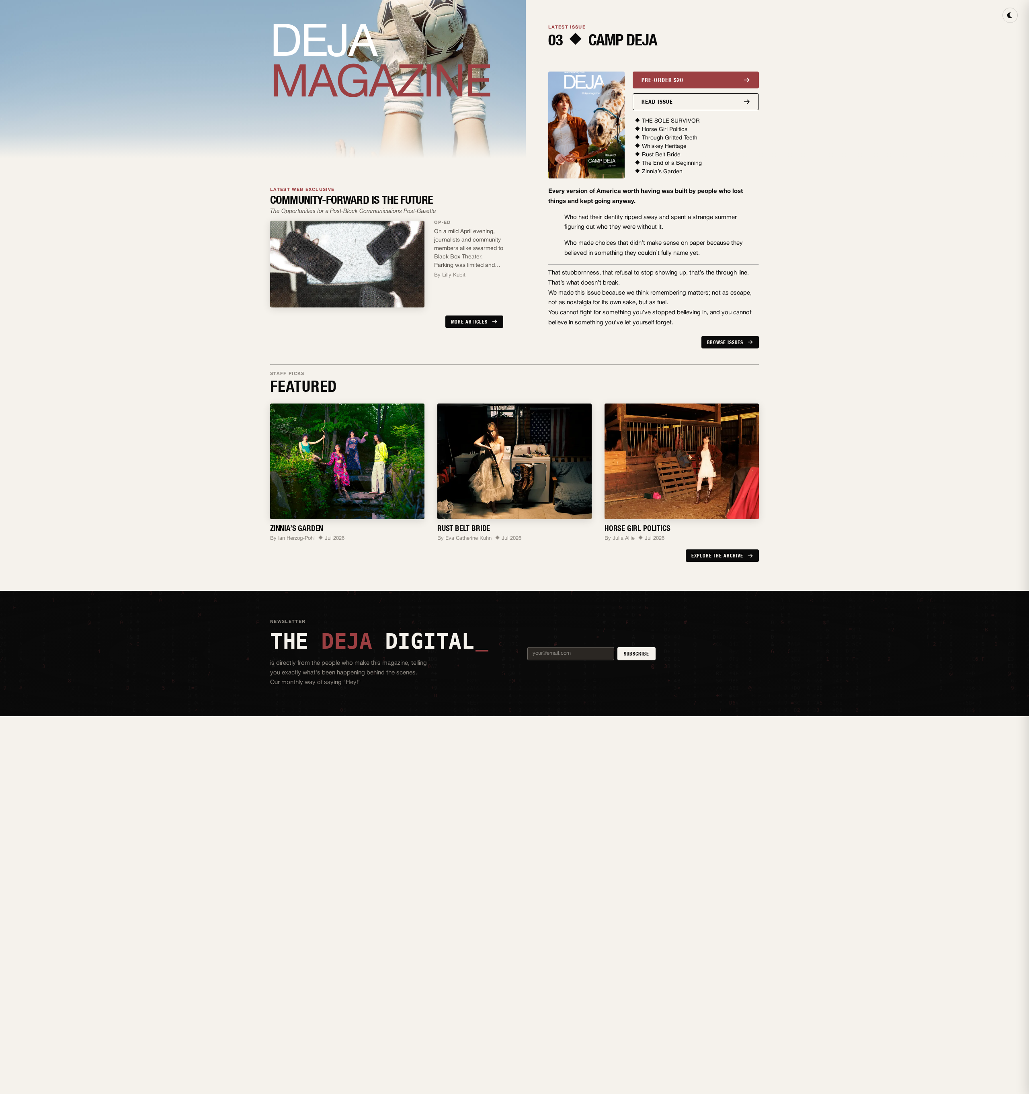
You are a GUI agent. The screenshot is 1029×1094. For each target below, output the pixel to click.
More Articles (469, 322)
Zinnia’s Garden (662, 171)
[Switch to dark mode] (1010, 15)
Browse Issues (725, 342)
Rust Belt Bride (661, 155)
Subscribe (636, 654)
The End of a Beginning (672, 163)
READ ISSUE (657, 101)
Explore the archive (717, 556)
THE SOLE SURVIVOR (671, 121)
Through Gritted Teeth (669, 138)
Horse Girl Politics (664, 129)
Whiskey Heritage (664, 146)
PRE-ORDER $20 (663, 80)
